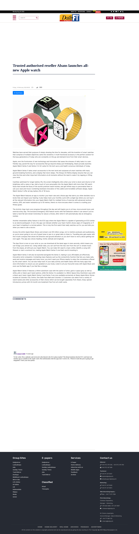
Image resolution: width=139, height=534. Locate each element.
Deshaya (16, 475)
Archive (73, 475)
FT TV (109, 18)
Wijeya (15, 492)
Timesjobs (45, 489)
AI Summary (18, 93)
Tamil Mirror (17, 472)
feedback (74, 472)
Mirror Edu (16, 479)
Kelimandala (17, 489)
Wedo (15, 494)
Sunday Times (17, 470)
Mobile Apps (75, 470)
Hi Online (16, 484)
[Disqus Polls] (54, 324)
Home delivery (76, 465)
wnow (15, 497)
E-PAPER (119, 18)
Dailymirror (16, 462)
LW (14, 487)
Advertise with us (77, 467)
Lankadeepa (17, 465)
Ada (14, 467)
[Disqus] (54, 374)
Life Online (16, 482)
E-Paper (73, 462)
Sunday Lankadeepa (49, 467)
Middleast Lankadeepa (20, 477)
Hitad (44, 486)
